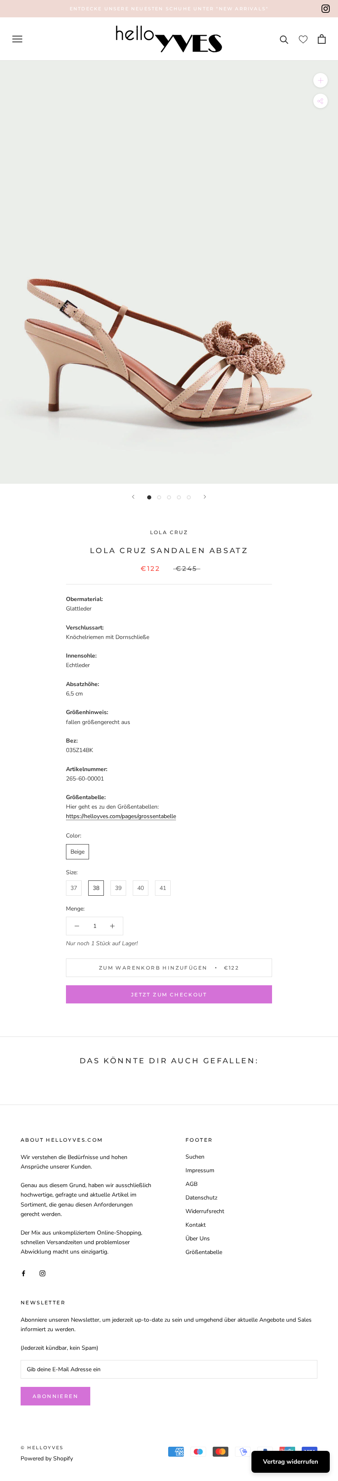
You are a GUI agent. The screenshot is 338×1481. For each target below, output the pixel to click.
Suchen (194, 1157)
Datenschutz (201, 1198)
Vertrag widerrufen (290, 1461)
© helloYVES (42, 1447)
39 (118, 888)
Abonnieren (55, 1396)
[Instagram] (326, 8)
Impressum (199, 1170)
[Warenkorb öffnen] (322, 39)
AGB (191, 1184)
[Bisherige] (133, 497)
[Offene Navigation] (17, 39)
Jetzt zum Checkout (169, 994)
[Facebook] (23, 1273)
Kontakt (195, 1225)
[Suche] (284, 39)
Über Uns (197, 1238)
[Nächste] (205, 497)
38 (96, 888)
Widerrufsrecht (204, 1211)
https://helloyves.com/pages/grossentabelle (121, 816)
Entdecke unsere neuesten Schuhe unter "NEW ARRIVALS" (169, 9)
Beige (77, 852)
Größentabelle (203, 1252)
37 (73, 888)
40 (140, 888)
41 (163, 888)
